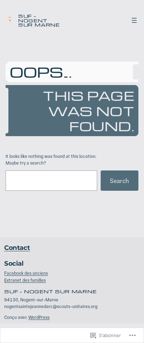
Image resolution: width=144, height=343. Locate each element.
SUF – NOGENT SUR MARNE (39, 20)
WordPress (39, 317)
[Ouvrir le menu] (134, 20)
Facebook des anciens (26, 273)
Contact (17, 248)
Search (119, 180)
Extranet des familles (25, 280)
